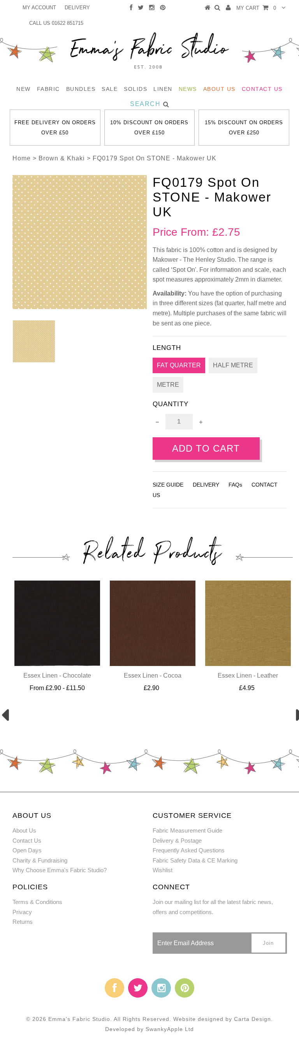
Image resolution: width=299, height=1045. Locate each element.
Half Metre (233, 365)
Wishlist (162, 870)
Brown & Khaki (62, 158)
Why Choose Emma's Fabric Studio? (59, 870)
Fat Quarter (179, 365)
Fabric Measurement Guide (187, 830)
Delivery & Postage (177, 840)
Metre (168, 384)
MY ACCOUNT (39, 7)
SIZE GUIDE (168, 485)
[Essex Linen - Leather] (248, 664)
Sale (110, 89)
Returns (22, 921)
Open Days (27, 850)
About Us (219, 89)
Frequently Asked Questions (189, 850)
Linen (162, 89)
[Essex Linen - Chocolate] (57, 664)
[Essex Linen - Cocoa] (152, 664)
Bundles (81, 89)
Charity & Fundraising (39, 860)
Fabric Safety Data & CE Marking (195, 860)
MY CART (256, 8)
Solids (135, 89)
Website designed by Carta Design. (223, 1019)
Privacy (22, 912)
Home (21, 158)
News (188, 89)
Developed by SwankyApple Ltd (149, 1029)
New (23, 89)
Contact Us (262, 89)
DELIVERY (77, 7)
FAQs (235, 485)
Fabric (48, 89)
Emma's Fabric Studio (79, 1019)
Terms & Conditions (37, 902)
